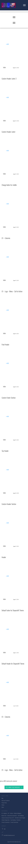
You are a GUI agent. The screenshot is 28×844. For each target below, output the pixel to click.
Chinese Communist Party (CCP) (8, 818)
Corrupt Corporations (6, 822)
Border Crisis (4, 815)
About (3, 807)
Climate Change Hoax (6, 820)
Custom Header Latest (8, 131)
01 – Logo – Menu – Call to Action (12, 291)
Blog (2, 798)
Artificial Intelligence (17, 813)
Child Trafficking (21, 815)
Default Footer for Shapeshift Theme (13, 610)
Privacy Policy (4, 802)
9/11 (8, 813)
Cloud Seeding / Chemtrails (15, 820)
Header (4, 557)
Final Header (5, 344)
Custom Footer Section (8, 397)
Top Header (5, 450)
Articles (11, 813)
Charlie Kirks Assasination (12, 815)
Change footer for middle (9, 184)
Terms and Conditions (6, 800)
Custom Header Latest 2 (9, 78)
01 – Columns (6, 238)
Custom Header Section (9, 504)
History (3, 805)
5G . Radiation (4, 813)
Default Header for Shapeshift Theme (13, 663)
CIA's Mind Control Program (20, 818)
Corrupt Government (14, 822)
